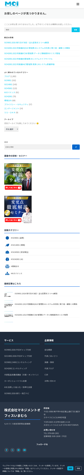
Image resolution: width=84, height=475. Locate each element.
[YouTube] (24, 450)
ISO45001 (8, 88)
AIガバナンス (9, 92)
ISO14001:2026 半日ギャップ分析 (18, 356)
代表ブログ (49, 368)
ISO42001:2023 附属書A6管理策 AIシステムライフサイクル (28, 58)
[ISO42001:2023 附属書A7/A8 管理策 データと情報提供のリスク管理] (8, 317)
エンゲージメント (11, 108)
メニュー (78, 4)
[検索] (76, 147)
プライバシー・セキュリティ (16, 104)
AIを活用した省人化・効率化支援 (18, 387)
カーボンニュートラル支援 (15, 380)
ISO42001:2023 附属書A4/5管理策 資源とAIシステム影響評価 (29, 64)
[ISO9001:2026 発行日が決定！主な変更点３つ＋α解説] (8, 296)
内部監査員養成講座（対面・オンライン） (22, 374)
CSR (46, 374)
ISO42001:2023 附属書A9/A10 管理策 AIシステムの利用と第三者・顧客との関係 (37, 48)
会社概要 (48, 349)
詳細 (78, 468)
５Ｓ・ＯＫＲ (9, 112)
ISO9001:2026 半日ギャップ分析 (17, 349)
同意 (70, 468)
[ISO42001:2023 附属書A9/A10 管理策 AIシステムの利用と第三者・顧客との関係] (8, 307)
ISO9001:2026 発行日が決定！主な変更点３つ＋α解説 (26, 42)
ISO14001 (8, 84)
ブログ (7, 76)
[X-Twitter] (12, 450)
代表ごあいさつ (51, 356)
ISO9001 (7, 80)
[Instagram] (18, 450)
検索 (6, 142)
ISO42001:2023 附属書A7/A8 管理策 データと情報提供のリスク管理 (32, 53)
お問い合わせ (50, 380)
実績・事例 (49, 362)
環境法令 (8, 100)
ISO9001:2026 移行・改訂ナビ (16, 393)
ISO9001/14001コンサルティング (18, 362)
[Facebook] (6, 450)
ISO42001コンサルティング (15, 368)
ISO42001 (8, 96)
